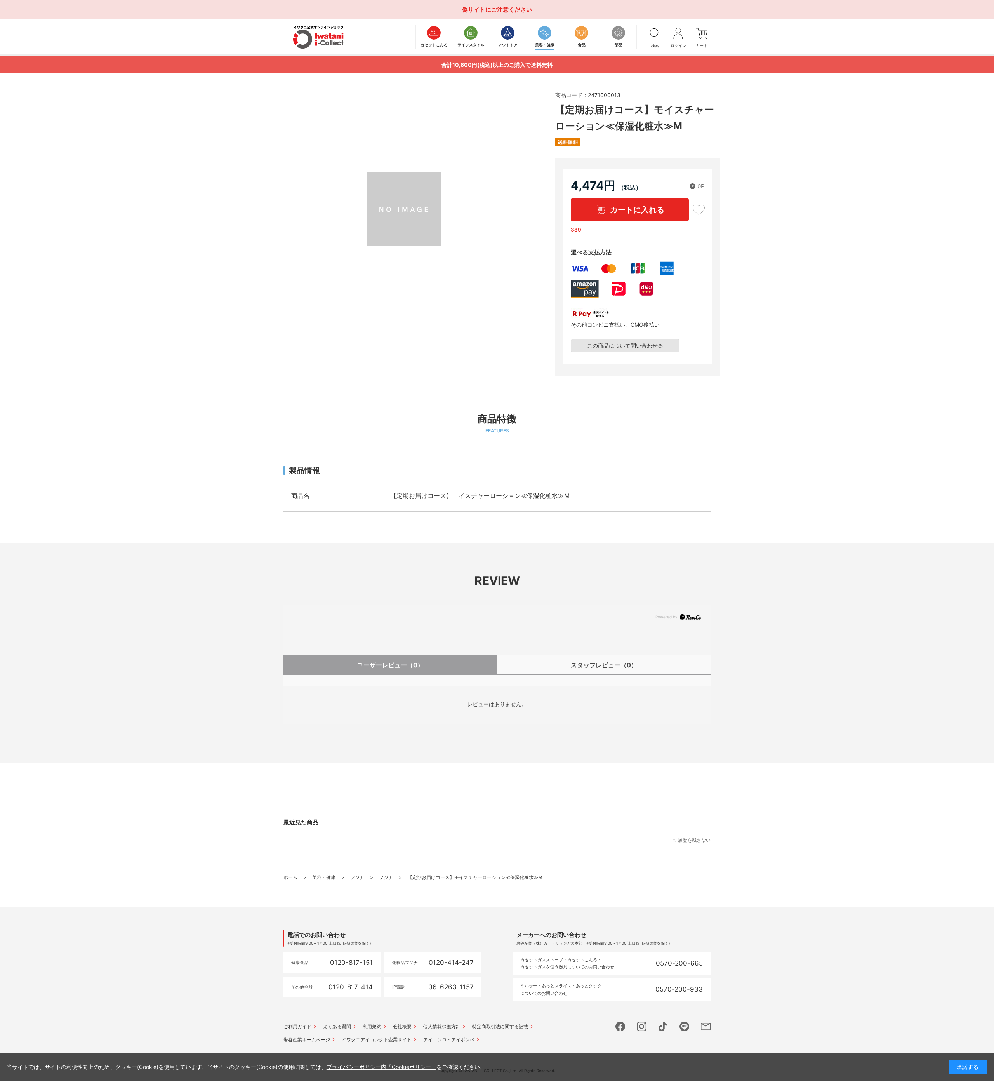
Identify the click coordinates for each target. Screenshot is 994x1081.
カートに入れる (637, 209)
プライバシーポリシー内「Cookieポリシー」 (381, 1067)
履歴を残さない (694, 840)
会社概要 (402, 1026)
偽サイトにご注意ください (497, 9)
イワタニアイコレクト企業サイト (377, 1040)
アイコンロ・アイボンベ (448, 1040)
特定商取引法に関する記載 (500, 1026)
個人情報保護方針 (442, 1026)
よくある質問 (337, 1026)
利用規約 (372, 1026)
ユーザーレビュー (390, 665)
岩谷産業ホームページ (306, 1040)
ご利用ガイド (297, 1026)
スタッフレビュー (604, 665)
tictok (663, 1026)
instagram (641, 1026)
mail (706, 1026)
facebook (620, 1026)
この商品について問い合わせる (625, 345)
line (684, 1026)
